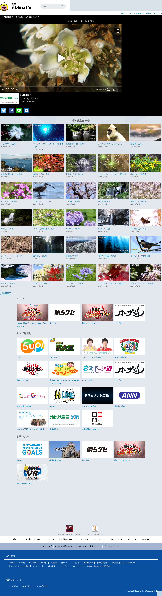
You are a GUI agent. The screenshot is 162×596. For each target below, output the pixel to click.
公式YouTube (135, 13)
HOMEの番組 (26, 586)
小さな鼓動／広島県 (138, 229)
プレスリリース (78, 566)
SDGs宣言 (32, 563)
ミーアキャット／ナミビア (11, 256)
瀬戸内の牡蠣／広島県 (107, 256)
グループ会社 (63, 566)
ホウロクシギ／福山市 (42, 202)
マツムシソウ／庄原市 (74, 283)
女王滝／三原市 (7, 229)
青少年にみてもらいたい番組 (19, 566)
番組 (15, 539)
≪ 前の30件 (6, 293)
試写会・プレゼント (69, 539)
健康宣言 (44, 563)
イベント (84, 539)
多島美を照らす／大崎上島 (11, 174)
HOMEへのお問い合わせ (63, 546)
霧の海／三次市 (136, 144)
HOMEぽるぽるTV (7, 17)
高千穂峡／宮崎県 (40, 256)
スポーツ (39, 539)
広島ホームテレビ (153, 13)
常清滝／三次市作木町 (74, 174)
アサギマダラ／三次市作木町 (142, 283)
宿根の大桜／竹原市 (138, 202)
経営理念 (22, 563)
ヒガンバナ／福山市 (41, 283)
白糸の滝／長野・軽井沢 (75, 144)
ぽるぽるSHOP (132, 539)
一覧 (81, 21)
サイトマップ (47, 546)
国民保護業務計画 (118, 563)
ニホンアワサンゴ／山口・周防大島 (112, 174)
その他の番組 (40, 586)
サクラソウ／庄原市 (9, 202)
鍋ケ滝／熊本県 (104, 202)
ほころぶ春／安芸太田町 (140, 256)
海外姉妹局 (51, 566)
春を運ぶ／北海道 (8, 283)
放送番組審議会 (102, 563)
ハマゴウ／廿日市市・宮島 (44, 229)
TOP (123, 13)
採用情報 (54, 563)
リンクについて (81, 546)
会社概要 (145, 539)
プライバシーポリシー (111, 546)
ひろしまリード (116, 539)
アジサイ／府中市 (73, 229)
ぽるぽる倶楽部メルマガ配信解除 (98, 566)
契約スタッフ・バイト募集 (70, 563)
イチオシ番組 (13, 586)
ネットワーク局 (38, 566)
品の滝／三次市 (104, 229)
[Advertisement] (116, 5)
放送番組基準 (88, 563)
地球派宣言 (19, 17)
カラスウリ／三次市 (9, 144)
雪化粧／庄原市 (72, 256)
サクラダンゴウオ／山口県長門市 (111, 283)
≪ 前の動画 (72, 21)
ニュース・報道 (26, 539)
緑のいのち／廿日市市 (139, 174)
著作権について (95, 546)
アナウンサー (52, 539)
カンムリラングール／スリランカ (111, 144)
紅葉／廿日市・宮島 (41, 174)
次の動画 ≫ (89, 21)
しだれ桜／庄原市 (73, 202)
